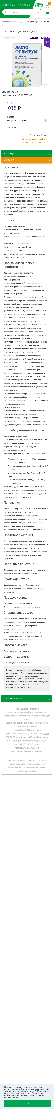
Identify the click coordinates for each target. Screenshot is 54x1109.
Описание (9, 160)
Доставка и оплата (13, 698)
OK (28, 1103)
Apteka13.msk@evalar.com (35, 737)
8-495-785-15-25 (25, 744)
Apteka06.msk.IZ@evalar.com (27, 730)
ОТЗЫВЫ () (9, 153)
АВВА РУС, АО (25, 95)
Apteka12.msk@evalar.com (27, 747)
